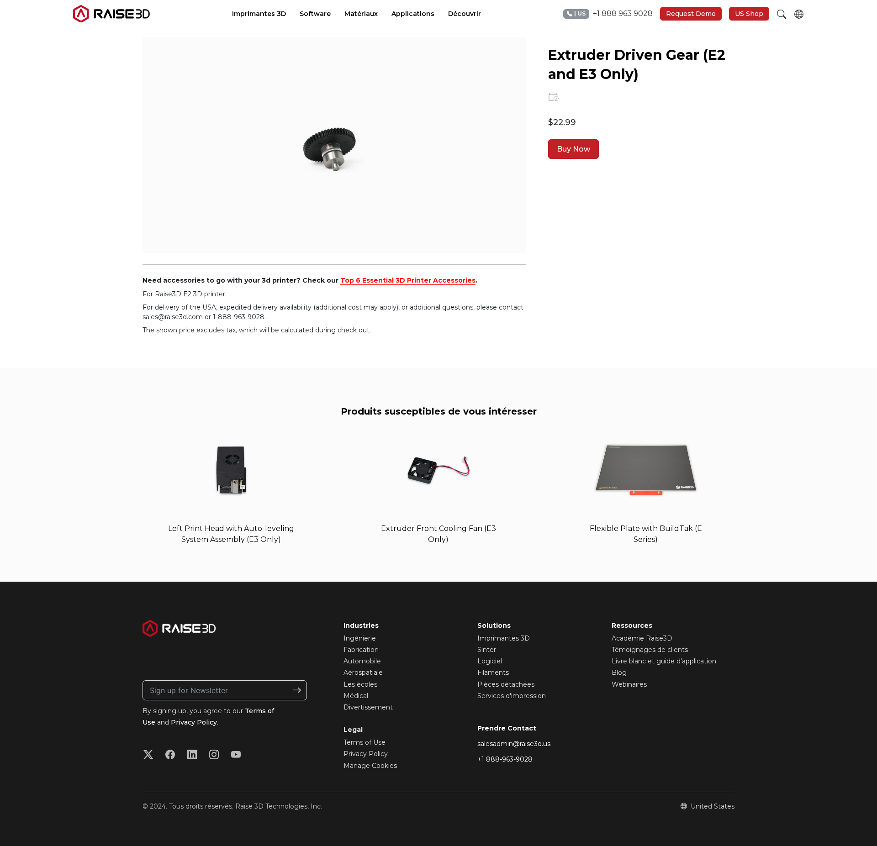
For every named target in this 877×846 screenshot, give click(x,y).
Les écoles (360, 684)
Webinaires (629, 684)
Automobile (362, 661)
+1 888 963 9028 (613, 13)
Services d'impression (511, 696)
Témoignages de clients (650, 650)
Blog (619, 672)
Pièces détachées (505, 684)
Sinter (486, 650)
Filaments (493, 672)
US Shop (749, 14)
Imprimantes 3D (503, 638)
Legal (353, 729)
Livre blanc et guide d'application (664, 661)
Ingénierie (359, 638)
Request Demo (691, 14)
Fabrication (361, 650)
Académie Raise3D (642, 638)
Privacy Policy (194, 722)
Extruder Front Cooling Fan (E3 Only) (438, 534)
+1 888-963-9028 (505, 759)
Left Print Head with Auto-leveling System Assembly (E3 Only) (231, 534)
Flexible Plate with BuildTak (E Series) (646, 534)
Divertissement (368, 707)
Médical (355, 696)
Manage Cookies (370, 766)
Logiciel (489, 661)
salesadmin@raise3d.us (513, 744)
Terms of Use (364, 742)
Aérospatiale (363, 672)
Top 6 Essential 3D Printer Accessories (407, 280)
